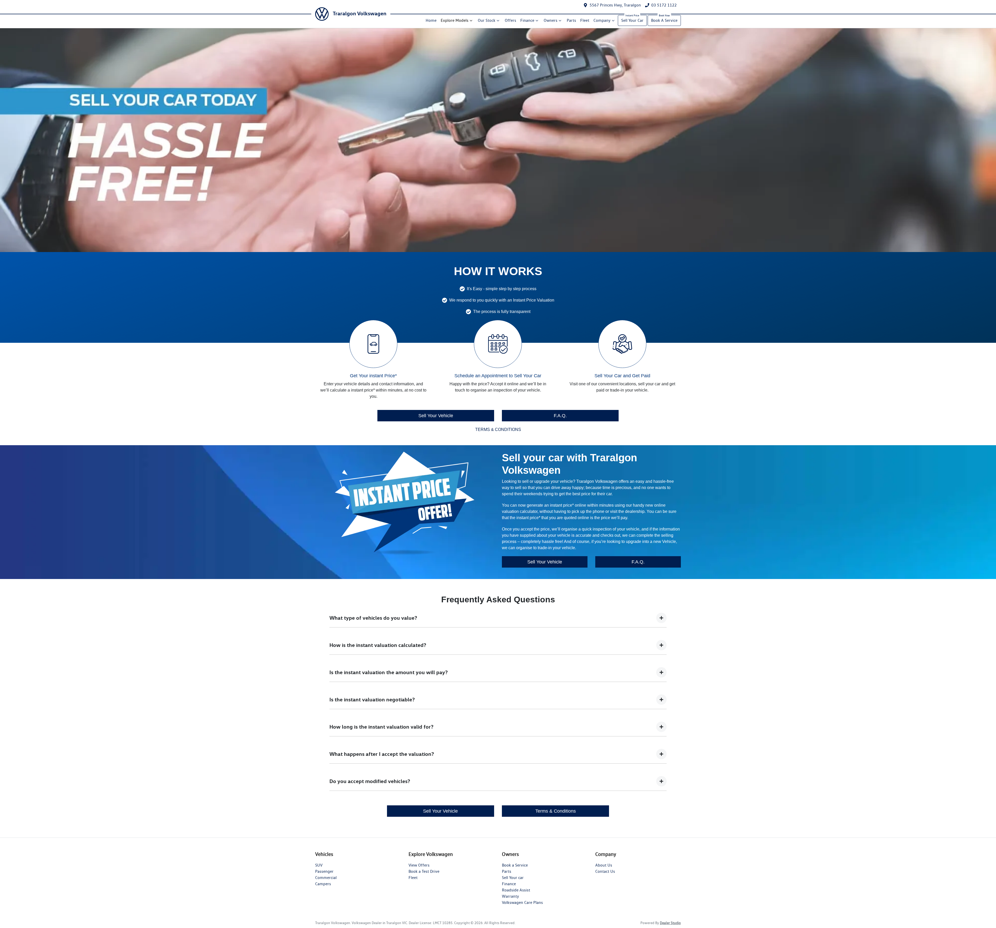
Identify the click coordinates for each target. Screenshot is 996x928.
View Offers (419, 865)
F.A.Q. (560, 415)
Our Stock (486, 20)
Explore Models (454, 20)
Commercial (326, 877)
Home (431, 20)
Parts (571, 20)
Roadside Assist (516, 890)
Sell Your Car (632, 20)
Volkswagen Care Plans (522, 902)
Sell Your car (513, 877)
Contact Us (605, 871)
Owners (550, 20)
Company (602, 20)
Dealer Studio (670, 923)
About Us (603, 865)
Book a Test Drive (424, 871)
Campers (323, 883)
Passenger (324, 871)
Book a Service (515, 865)
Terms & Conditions (555, 811)
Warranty (510, 896)
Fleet (584, 20)
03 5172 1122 (664, 5)
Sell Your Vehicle (435, 415)
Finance (527, 20)
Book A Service (664, 20)
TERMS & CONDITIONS (498, 429)
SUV (318, 865)
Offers (510, 20)
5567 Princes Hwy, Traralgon (615, 5)
